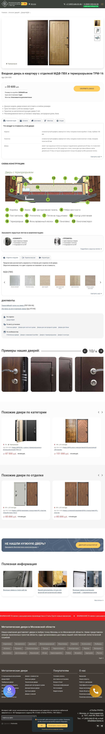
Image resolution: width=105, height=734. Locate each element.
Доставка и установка (60, 679)
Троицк (45, 648)
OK (42, 725)
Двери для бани (63, 327)
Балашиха (97, 648)
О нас (82, 670)
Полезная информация (61, 685)
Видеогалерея (58, 691)
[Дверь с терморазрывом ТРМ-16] (48, 42)
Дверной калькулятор (88, 545)
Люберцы (98, 644)
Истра (44, 653)
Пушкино (18, 648)
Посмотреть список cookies (57, 725)
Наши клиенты (84, 679)
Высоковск (7, 653)
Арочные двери (30, 691)
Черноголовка (58, 648)
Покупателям (61, 670)
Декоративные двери (32, 688)
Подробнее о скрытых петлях (90, 249)
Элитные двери (30, 679)
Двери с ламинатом (31, 676)
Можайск (78, 653)
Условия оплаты (58, 676)
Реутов (99, 653)
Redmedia (14, 723)
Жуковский (34, 653)
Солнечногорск (32, 648)
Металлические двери (15, 670)
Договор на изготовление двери (14, 309)
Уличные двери (11, 327)
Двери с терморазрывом (48, 335)
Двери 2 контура (63, 335)
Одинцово (89, 653)
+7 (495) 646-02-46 (74, 4)
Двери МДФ (10, 320)
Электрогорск (74, 648)
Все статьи (98, 600)
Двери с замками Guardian (29, 335)
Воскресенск (20, 644)
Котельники (86, 644)
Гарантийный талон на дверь (13, 305)
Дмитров (32, 644)
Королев (74, 644)
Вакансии (82, 676)
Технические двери (31, 682)
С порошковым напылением (11, 676)
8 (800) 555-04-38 (91, 4)
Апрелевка (7, 644)
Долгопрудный (20, 653)
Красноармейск (56, 653)
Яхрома (86, 648)
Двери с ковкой (30, 694)
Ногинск (7, 648)
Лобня (68, 653)
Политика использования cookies (52, 729)
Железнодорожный (47, 644)
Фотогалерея (57, 688)
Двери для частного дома (27, 327)
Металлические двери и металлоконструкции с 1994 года (15, 4)
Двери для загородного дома (47, 327)
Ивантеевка (62, 644)
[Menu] (102, 4)
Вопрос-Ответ (58, 682)
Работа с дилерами (85, 682)
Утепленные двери (12, 335)
